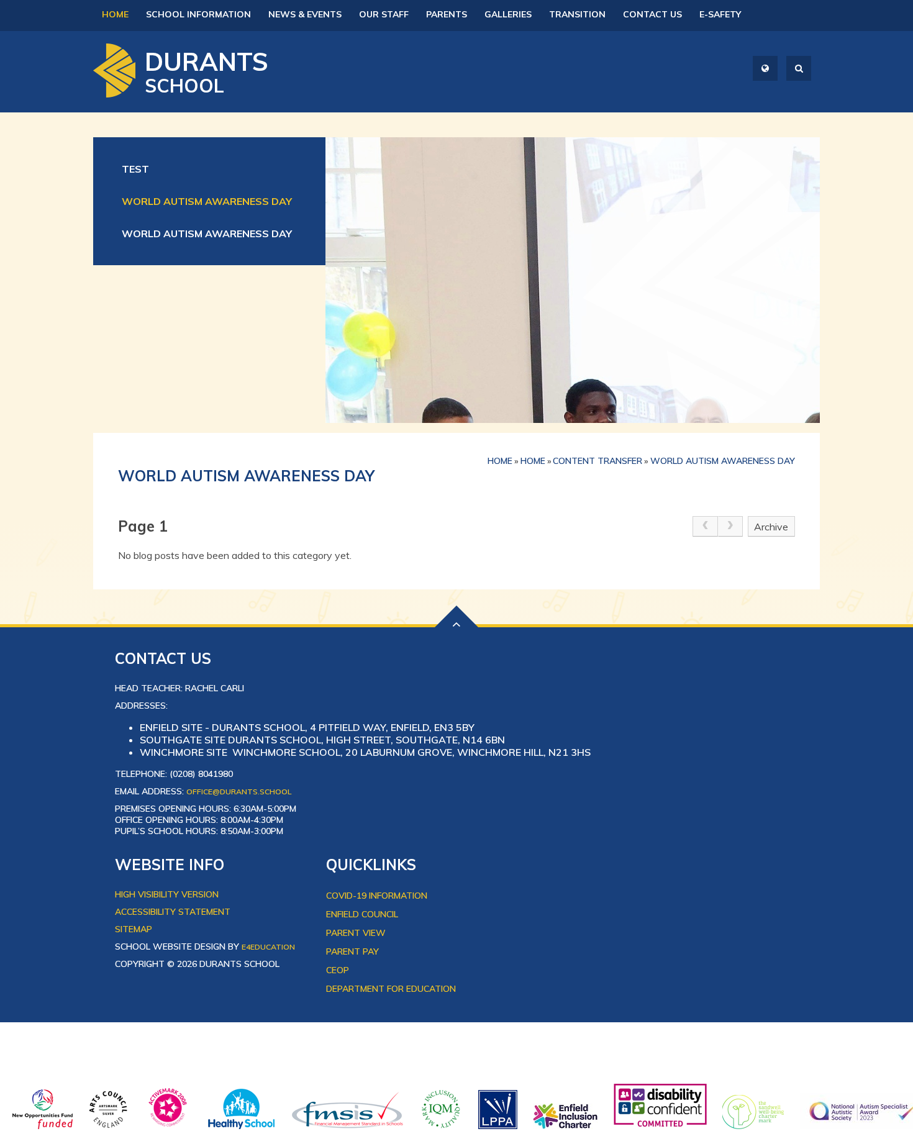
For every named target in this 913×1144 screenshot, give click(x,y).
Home (500, 460)
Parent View (356, 932)
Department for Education (391, 988)
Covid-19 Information (376, 895)
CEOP (337, 970)
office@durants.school (239, 791)
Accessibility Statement (172, 911)
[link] (705, 526)
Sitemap (133, 929)
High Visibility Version (167, 894)
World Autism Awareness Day (207, 201)
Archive (771, 526)
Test (135, 169)
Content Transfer (597, 460)
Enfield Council (362, 914)
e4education (268, 946)
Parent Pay (352, 951)
